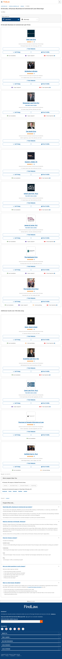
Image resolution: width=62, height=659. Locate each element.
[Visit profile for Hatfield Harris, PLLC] (31, 448)
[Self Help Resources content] (59, 641)
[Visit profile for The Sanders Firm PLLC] (31, 282)
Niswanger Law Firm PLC (31, 103)
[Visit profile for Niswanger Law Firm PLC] (31, 96)
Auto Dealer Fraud (13, 485)
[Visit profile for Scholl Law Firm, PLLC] (31, 187)
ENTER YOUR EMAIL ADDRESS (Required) (9, 619)
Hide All (7, 498)
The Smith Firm (31, 131)
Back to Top (32, 601)
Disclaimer (12, 655)
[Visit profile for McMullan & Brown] (31, 65)
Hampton (15, 491)
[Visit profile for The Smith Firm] (31, 125)
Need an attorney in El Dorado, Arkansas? (14, 521)
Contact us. (53, 614)
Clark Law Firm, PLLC (31, 390)
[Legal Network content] (59, 649)
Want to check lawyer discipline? (11, 582)
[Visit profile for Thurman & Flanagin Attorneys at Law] (31, 416)
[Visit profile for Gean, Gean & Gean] (31, 321)
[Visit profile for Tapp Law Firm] (31, 33)
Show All (2, 498)
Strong (10, 491)
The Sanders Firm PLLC (31, 289)
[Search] (59, 2)
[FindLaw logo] (7, 2)
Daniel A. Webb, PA (31, 162)
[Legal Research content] (59, 645)
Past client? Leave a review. (31, 105)
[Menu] (1, 2)
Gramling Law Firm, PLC (31, 359)
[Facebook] (2, 629)
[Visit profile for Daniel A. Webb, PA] (31, 155)
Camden (25, 491)
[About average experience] (54, 55)
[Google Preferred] (23, 629)
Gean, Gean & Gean (31, 327)
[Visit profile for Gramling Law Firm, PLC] (31, 352)
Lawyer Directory (4, 6)
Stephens (20, 491)
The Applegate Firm (31, 257)
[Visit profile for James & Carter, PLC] (31, 219)
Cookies (18, 655)
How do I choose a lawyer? (10, 538)
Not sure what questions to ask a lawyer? (14, 566)
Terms (2, 655)
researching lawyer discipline (34, 587)
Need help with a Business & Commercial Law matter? (17, 507)
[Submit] (41, 621)
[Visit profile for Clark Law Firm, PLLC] (31, 384)
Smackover (4, 491)
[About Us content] (59, 633)
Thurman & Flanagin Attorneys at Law (31, 422)
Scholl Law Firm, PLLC (31, 193)
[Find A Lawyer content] (59, 637)
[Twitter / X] (10, 629)
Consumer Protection (24, 485)
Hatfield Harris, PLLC (31, 454)
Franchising (33, 485)
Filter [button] (4, 12)
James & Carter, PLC (31, 225)
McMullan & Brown (31, 71)
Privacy (7, 655)
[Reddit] (19, 629)
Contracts (5, 485)
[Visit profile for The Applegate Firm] (31, 251)
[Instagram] (15, 629)
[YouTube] (6, 629)
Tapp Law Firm (31, 39)
